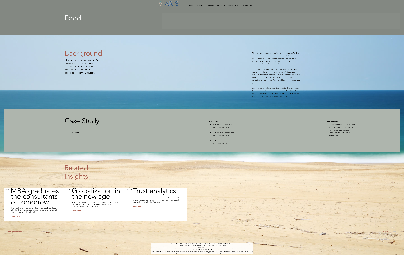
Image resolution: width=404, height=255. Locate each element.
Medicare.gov (236, 251)
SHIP (202, 253)
